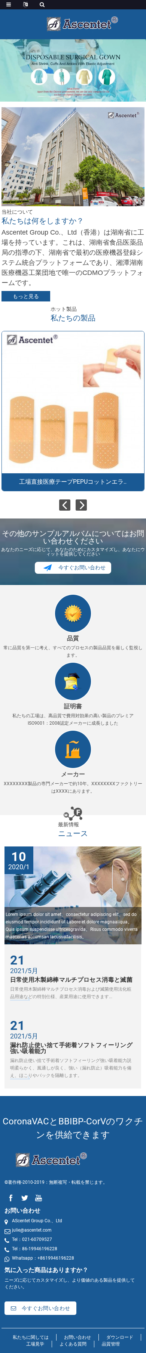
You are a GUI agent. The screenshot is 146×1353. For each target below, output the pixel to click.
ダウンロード (119, 1337)
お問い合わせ (77, 1337)
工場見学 (35, 1344)
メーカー (73, 774)
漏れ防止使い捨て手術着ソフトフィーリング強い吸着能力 (71, 1048)
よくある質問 (73, 1344)
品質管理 (111, 1344)
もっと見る (26, 296)
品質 (73, 638)
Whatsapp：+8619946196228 (43, 1258)
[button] (70, 96)
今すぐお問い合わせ (82, 567)
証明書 (73, 706)
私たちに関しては (31, 1337)
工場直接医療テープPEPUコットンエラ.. (73, 481)
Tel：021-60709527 (32, 1239)
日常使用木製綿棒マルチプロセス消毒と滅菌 (71, 979)
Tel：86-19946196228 (34, 1248)
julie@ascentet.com (32, 1230)
